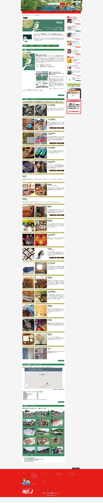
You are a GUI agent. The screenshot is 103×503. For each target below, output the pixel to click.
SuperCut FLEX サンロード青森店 (76, 60)
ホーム (23, 15)
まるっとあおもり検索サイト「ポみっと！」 (31, 6)
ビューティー (36, 12)
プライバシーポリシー (59, 492)
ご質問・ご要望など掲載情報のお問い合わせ (51, 493)
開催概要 (25, 45)
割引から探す (34, 477)
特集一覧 (26, 15)
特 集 (76, 12)
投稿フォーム (34, 484)
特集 (44, 481)
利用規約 (51, 492)
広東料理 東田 (74, 19)
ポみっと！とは (46, 492)
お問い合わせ (55, 45)
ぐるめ (27, 12)
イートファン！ (75, 49)
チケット (66, 12)
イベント (56, 12)
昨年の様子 (48, 45)
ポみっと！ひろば (34, 483)
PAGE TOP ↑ (75, 468)
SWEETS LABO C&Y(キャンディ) (75, 42)
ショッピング (46, 12)
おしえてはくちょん (32, 15)
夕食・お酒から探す (35, 476)
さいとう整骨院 (75, 65)
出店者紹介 (32, 45)
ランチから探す (34, 475)
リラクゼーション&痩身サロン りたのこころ (76, 72)
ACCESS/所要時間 (39, 45)
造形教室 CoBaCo (76, 78)
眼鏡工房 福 (74, 26)
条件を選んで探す (34, 474)
